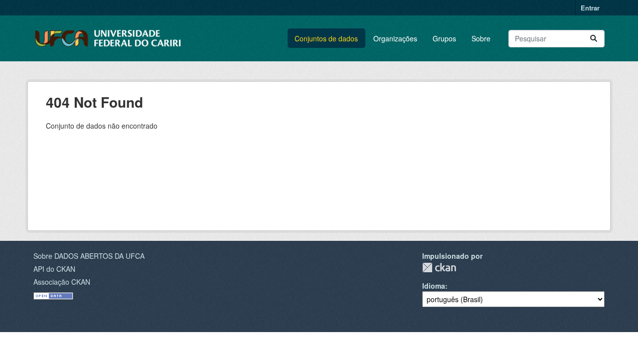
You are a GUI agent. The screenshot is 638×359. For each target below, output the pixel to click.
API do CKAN (54, 269)
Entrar (590, 7)
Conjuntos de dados (326, 38)
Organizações (395, 38)
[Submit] (594, 38)
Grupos (444, 38)
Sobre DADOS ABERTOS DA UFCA (89, 256)
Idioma (433, 286)
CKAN (439, 267)
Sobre (481, 38)
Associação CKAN (61, 282)
